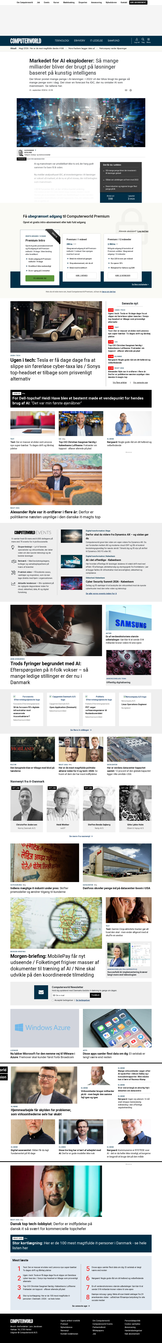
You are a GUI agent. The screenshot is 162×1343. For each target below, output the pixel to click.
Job (38, 2)
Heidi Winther (62, 824)
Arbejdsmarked (17, 659)
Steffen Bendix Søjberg (99, 824)
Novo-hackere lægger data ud (81, 48)
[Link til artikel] (56, 327)
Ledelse (16, 393)
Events (46, 2)
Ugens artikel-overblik (70, 1320)
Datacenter (112, 765)
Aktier (109, 633)
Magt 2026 (119, 368)
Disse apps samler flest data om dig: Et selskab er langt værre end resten (116, 1269)
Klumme (118, 356)
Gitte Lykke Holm (135, 824)
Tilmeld (95, 995)
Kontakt (124, 2)
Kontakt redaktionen (69, 1334)
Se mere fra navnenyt (80, 836)
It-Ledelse (96, 41)
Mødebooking (69, 2)
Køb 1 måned (82, 276)
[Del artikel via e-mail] (126, 90)
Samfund (113, 41)
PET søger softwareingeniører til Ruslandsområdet (96, 710)
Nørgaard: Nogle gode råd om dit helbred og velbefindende (118, 1278)
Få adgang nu (39, 278)
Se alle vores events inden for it (101, 593)
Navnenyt (64, 1330)
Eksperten (83, 2)
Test (117, 327)
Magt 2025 (17, 1238)
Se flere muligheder (139, 284)
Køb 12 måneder (122, 276)
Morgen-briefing (17, 952)
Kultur (13, 765)
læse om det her (109, 292)
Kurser (56, 2)
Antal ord (110, 196)
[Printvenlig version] (131, 90)
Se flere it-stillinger (80, 730)
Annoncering (96, 2)
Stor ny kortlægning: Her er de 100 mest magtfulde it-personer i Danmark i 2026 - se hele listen (46, 1297)
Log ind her (142, 231)
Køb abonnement (138, 2)
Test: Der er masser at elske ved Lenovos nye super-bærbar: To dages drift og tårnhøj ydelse (129, 334)
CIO (116, 342)
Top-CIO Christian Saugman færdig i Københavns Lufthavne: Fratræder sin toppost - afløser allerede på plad (126, 348)
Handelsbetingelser (133, 1330)
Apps (85, 1050)
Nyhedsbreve (111, 2)
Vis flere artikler (120, 382)
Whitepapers (98, 1330)
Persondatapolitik (132, 1320)
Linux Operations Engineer (134, 704)
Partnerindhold (99, 1327)
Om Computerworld (25, 2)
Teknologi (62, 41)
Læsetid (131, 196)
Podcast (64, 1324)
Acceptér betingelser (64, 1000)
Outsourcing (16, 885)
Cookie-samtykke (132, 1324)
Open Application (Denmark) (62, 707)
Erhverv (79, 41)
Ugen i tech (15, 355)
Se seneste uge (80, 1306)
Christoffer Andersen (26, 824)
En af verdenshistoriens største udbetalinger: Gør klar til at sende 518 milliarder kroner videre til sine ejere (117, 1288)
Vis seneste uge (140, 382)
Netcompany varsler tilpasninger (113, 48)
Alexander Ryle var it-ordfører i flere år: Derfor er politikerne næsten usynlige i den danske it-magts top (128, 374)
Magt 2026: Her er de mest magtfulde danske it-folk (41, 48)
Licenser (14, 1050)
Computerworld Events (103, 1324)
